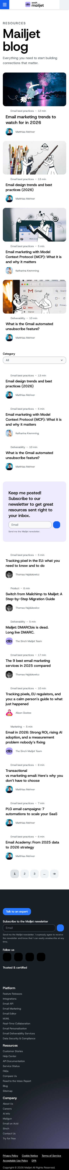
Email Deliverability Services (19, 1033)
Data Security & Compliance (19, 1038)
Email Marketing (12, 1008)
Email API (8, 1003)
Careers (7, 1108)
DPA (34, 1160)
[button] (64, 4)
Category (9, 354)
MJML (6, 1018)
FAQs (5, 1071)
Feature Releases (12, 993)
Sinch (6, 1128)
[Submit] (56, 524)
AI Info (6, 1113)
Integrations (9, 998)
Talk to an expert (17, 911)
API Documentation (14, 1061)
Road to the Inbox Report (17, 1081)
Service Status (11, 1066)
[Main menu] (4, 4)
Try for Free (9, 1138)
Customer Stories (13, 1051)
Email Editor (9, 1013)
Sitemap (7, 1090)
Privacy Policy (10, 1155)
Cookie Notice (30, 1155)
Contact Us (9, 1133)
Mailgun (7, 1118)
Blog (5, 1086)
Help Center (9, 1056)
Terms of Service (51, 1155)
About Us (8, 1103)
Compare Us (10, 1076)
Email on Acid (10, 1123)
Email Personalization (15, 1028)
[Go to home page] (34, 4)
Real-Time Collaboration (16, 1023)
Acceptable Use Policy (15, 1160)
